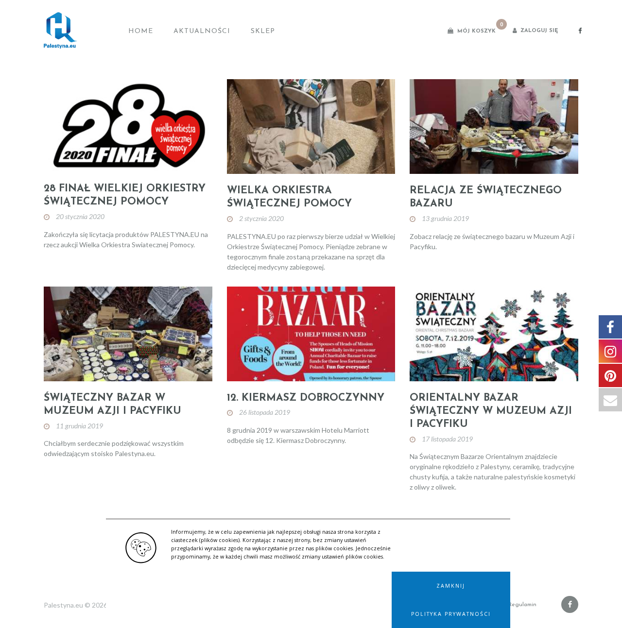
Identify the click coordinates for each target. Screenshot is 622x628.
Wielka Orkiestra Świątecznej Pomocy (289, 197)
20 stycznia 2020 (80, 216)
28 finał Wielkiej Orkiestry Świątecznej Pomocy (125, 195)
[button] (451, 586)
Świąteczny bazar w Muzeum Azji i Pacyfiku (112, 404)
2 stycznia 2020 (261, 218)
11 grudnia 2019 (79, 426)
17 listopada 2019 (447, 439)
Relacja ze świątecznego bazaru (486, 197)
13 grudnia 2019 (445, 218)
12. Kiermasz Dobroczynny (305, 398)
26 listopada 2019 (264, 412)
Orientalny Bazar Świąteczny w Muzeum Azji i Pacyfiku (491, 411)
